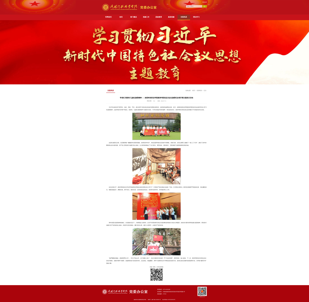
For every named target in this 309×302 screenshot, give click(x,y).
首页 (121, 17)
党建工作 (146, 17)
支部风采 (184, 17)
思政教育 (158, 17)
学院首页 (204, 2)
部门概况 (133, 17)
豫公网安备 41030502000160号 (168, 299)
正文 (205, 90)
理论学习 (196, 17)
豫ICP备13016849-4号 (156, 299)
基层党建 (171, 17)
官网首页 (108, 17)
